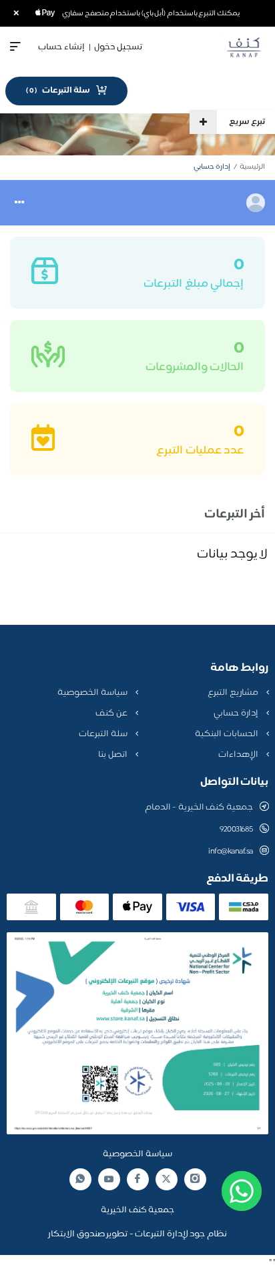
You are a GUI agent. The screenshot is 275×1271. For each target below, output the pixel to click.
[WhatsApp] (80, 1179)
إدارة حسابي (237, 713)
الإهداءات (239, 755)
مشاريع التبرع (234, 693)
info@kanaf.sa (230, 851)
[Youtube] (108, 1179)
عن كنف (112, 713)
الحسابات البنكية (227, 734)
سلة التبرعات (104, 734)
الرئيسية (252, 167)
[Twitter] (166, 1179)
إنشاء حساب (61, 47)
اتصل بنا (113, 755)
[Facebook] (137, 1179)
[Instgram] (195, 1179)
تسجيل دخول (118, 47)
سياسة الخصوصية (93, 693)
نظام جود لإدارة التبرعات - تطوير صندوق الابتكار (137, 1234)
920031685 (236, 829)
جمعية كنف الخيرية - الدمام (199, 807)
